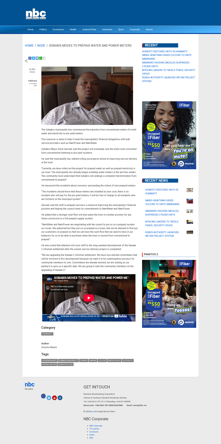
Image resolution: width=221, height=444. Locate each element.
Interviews (107, 29)
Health (73, 29)
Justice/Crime (89, 29)
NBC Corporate (95, 426)
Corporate (135, 29)
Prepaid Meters (49, 364)
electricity (128, 360)
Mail (91, 438)
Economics (58, 29)
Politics (43, 29)
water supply (114, 360)
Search (149, 29)
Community (47, 334)
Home (31, 29)
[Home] (36, 13)
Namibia (92, 360)
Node (41, 45)
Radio (92, 435)
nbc (30, 384)
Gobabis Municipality (68, 360)
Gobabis (83, 360)
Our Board (93, 432)
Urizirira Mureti (49, 360)
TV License (94, 429)
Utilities (102, 360)
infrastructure (65, 364)
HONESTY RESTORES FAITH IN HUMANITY (164, 51)
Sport (121, 29)
